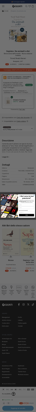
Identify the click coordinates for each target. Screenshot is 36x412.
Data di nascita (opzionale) (23, 210)
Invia (26, 215)
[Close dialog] (34, 195)
